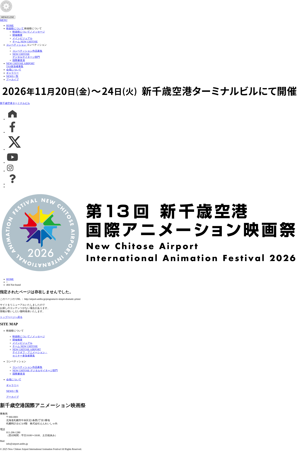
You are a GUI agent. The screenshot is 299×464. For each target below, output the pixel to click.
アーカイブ (12, 79)
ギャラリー (12, 73)
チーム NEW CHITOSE (25, 41)
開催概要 (17, 35)
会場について (13, 69)
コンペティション (16, 45)
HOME (10, 25)
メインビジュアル (22, 38)
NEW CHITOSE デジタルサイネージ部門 (35, 370)
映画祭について (15, 28)
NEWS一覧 (12, 76)
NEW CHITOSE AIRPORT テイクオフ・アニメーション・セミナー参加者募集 (29, 352)
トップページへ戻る (11, 317)
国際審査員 (18, 60)
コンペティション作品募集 (27, 51)
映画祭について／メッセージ (28, 31)
